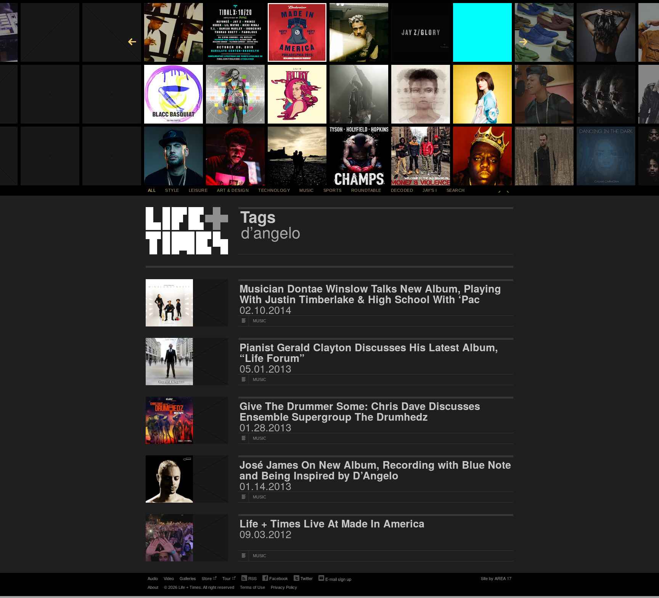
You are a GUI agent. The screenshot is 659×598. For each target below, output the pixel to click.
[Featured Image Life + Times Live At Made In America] (187, 537)
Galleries (188, 578)
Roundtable (366, 190)
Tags (258, 216)
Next (508, 190)
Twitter (303, 579)
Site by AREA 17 (496, 579)
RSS (252, 578)
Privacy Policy (284, 587)
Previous (499, 190)
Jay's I (430, 190)
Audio (153, 578)
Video (169, 578)
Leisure (198, 190)
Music (306, 190)
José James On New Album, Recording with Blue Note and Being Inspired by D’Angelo (375, 470)
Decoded (402, 190)
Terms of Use (252, 587)
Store (207, 579)
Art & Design (233, 190)
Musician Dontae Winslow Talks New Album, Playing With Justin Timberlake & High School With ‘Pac (370, 293)
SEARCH (456, 190)
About (153, 587)
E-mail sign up (338, 579)
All (152, 190)
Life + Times (187, 230)
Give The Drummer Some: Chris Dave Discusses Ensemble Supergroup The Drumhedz (359, 411)
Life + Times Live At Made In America (331, 523)
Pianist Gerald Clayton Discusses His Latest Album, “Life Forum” (368, 352)
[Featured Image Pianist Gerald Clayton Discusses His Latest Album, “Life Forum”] (187, 361)
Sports (332, 190)
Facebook (275, 579)
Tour (226, 579)
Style (172, 190)
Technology (274, 190)
